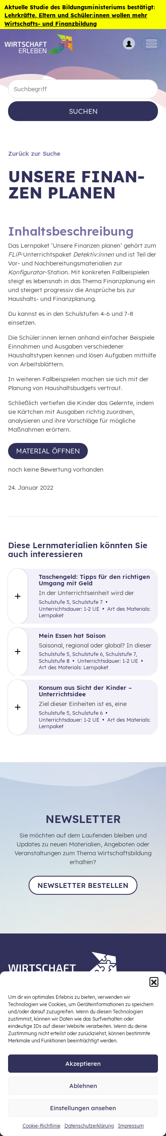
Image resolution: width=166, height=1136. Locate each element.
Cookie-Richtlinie (41, 1126)
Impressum (131, 1126)
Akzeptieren (83, 1063)
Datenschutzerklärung (89, 1126)
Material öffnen (48, 451)
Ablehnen (83, 1086)
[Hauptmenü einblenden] (151, 44)
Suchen (83, 111)
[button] (154, 981)
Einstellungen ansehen (83, 1108)
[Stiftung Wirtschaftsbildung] (68, 966)
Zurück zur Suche (34, 153)
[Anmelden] (129, 44)
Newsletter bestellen (83, 885)
